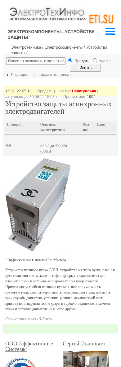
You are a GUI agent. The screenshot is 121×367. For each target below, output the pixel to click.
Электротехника (26, 47)
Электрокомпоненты (64, 47)
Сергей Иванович (84, 343)
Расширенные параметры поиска (40, 75)
